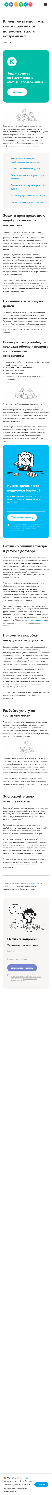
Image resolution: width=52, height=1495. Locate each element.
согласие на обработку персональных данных (26, 526)
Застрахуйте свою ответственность (27, 202)
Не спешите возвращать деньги (25, 168)
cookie (25, 1477)
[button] (45, 4)
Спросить (17, 92)
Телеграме (30, 883)
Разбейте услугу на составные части (28, 195)
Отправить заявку (22, 517)
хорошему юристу (33, 620)
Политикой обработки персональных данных (23, 529)
